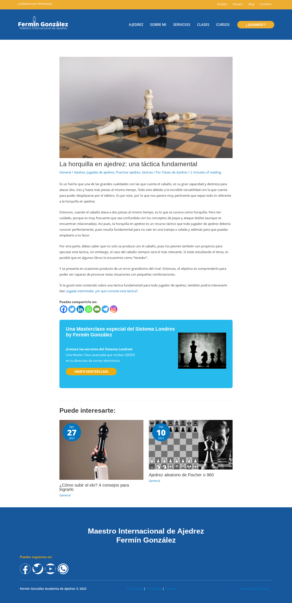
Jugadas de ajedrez (100, 172)
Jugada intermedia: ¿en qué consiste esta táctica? (102, 291)
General (65, 172)
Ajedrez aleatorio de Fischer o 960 (181, 474)
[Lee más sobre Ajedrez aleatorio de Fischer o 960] (191, 444)
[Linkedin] (80, 309)
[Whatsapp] (88, 309)
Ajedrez (79, 172)
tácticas (147, 172)
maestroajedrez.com (254, 589)
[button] (255, 24)
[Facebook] (63, 309)
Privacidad (154, 589)
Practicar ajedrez (128, 172)
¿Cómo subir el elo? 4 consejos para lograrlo (94, 487)
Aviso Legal (134, 589)
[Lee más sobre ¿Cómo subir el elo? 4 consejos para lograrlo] (101, 449)
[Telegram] (105, 309)
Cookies (171, 589)
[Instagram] (113, 309)
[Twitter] (72, 309)
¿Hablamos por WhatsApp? (35, 4)
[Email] (97, 309)
